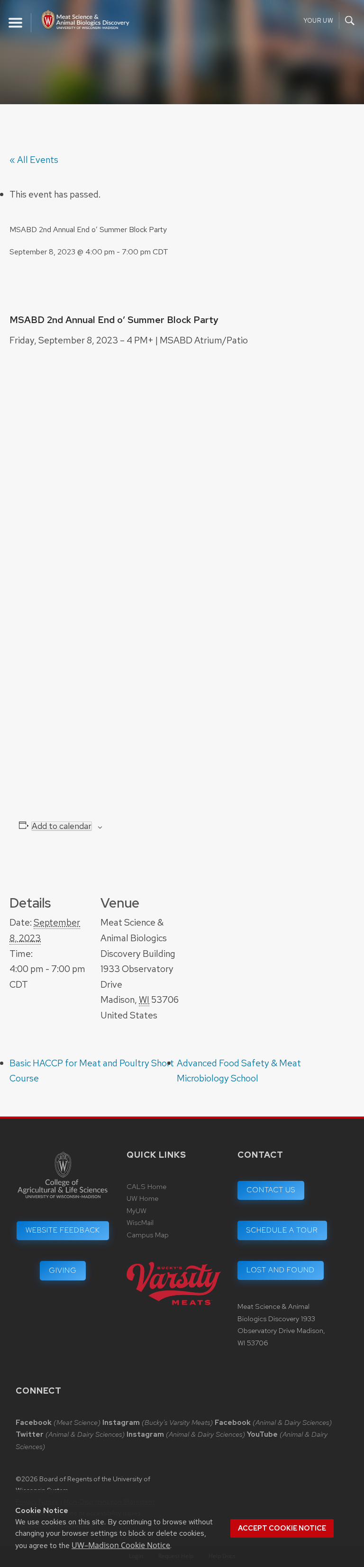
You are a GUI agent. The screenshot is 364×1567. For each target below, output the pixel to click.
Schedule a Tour (282, 1230)
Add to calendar (61, 826)
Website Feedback (63, 1230)
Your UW (318, 21)
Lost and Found (280, 1270)
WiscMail (140, 1222)
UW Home (142, 1198)
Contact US (270, 1190)
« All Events (33, 159)
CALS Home (146, 1186)
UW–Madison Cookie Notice (121, 1545)
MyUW (136, 1211)
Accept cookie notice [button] (282, 1528)
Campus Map (148, 1235)
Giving (63, 1270)
